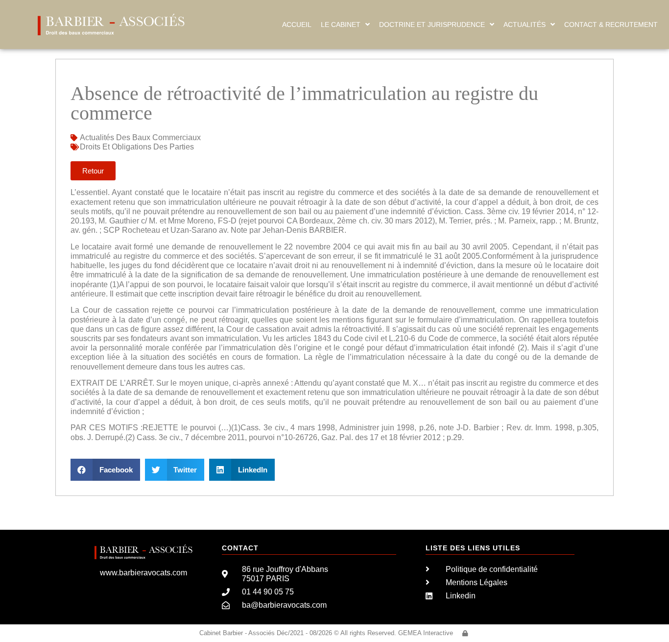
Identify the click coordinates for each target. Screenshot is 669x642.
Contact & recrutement (611, 24)
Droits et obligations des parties (137, 147)
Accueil (296, 24)
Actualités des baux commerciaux (140, 137)
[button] (105, 470)
